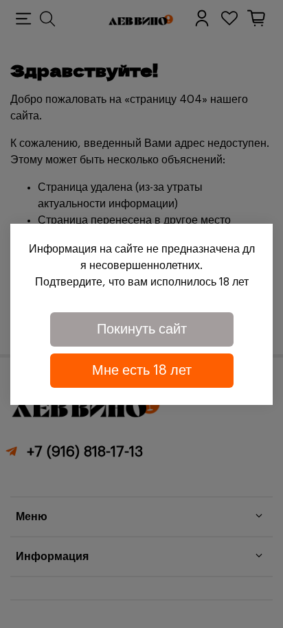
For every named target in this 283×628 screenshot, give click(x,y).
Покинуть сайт (142, 329)
